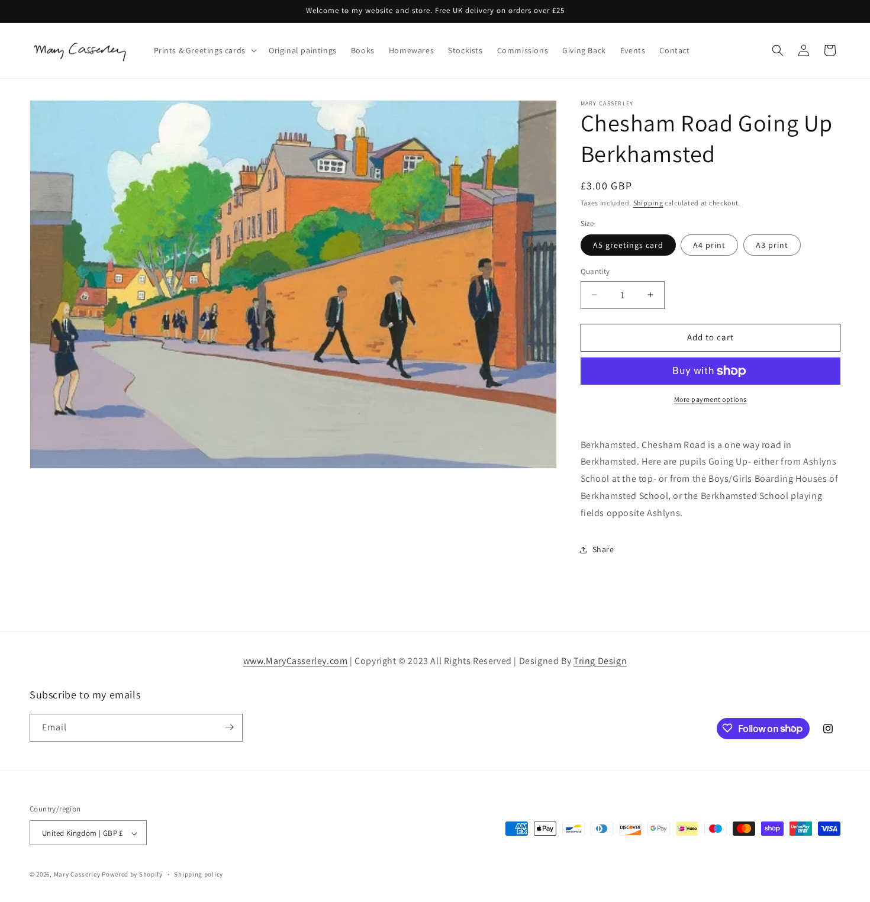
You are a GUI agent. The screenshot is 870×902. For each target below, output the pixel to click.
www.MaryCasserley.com (295, 661)
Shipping (648, 202)
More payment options (710, 399)
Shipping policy (198, 874)
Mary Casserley (77, 875)
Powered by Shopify (132, 875)
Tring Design (600, 661)
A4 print (709, 245)
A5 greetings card (628, 245)
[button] (204, 50)
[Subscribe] (229, 727)
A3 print (772, 245)
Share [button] (603, 549)
